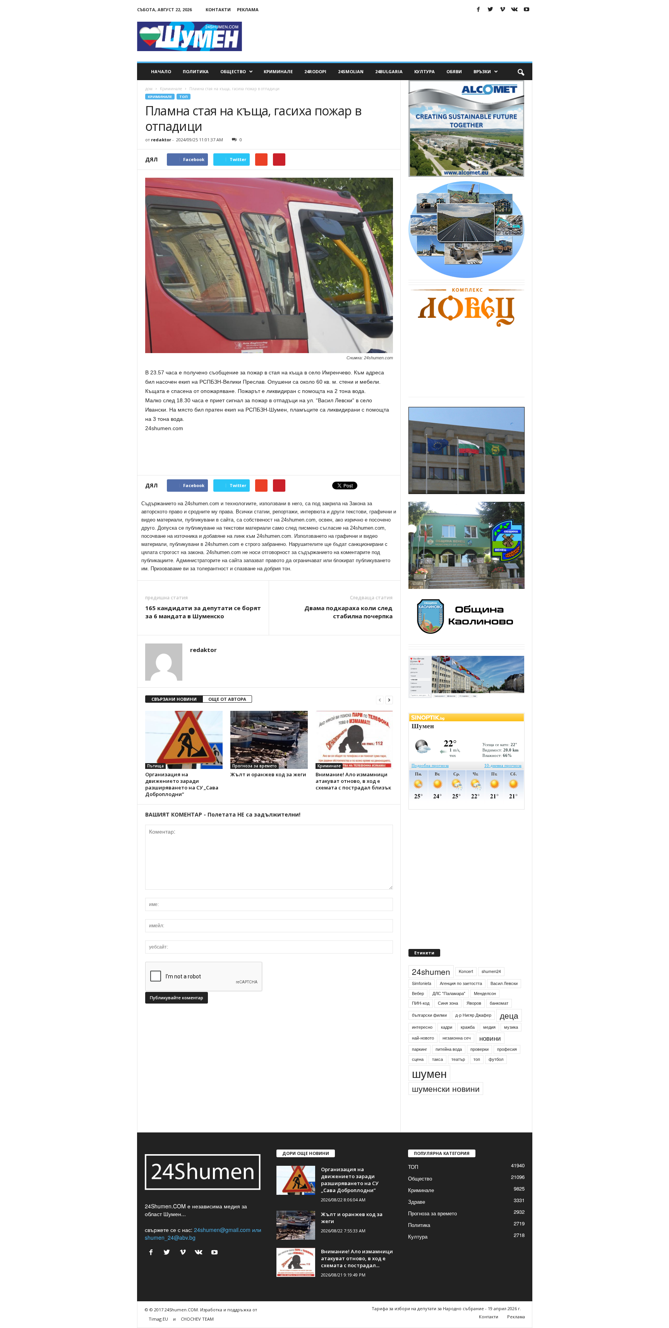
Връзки (482, 71)
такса (437, 1077)
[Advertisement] (391, 36)
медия (489, 1045)
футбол (496, 1077)
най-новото (423, 1056)
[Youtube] (526, 9)
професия (507, 1067)
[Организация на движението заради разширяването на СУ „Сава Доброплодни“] (184, 740)
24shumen (431, 989)
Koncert (466, 989)
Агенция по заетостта (461, 1001)
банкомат (499, 1021)
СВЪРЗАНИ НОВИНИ (174, 699)
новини (490, 1056)
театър (458, 1077)
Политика (196, 71)
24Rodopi (315, 71)
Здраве (416, 1219)
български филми (429, 1033)
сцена (418, 1077)
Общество (233, 71)
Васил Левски (504, 1001)
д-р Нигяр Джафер (473, 1033)
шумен (429, 1091)
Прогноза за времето (254, 766)
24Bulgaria (389, 71)
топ (476, 1077)
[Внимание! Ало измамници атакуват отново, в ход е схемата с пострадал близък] (354, 740)
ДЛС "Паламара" (448, 1011)
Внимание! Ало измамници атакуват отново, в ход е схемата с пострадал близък (353, 781)
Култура (424, 71)
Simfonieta (421, 1001)
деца (509, 1033)
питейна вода (449, 1067)
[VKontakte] (514, 9)
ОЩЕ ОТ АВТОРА (227, 699)
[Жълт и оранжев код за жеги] (269, 740)
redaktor (161, 139)
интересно (422, 1045)
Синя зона (448, 1021)
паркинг (419, 1067)
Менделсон (485, 1011)
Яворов (474, 1021)
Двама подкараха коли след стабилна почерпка (348, 612)
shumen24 (491, 989)
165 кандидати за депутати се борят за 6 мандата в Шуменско (203, 612)
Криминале (278, 71)
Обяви (454, 71)
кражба (468, 1045)
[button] (520, 71)
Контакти (218, 9)
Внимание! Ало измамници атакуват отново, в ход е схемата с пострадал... (357, 1276)
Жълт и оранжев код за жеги (268, 774)
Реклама (248, 9)
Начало (161, 71)
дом (149, 88)
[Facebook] (478, 9)
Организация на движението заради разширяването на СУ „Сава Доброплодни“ (181, 784)
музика (511, 1045)
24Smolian (351, 71)
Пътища (155, 766)
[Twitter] (490, 9)
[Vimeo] (502, 9)
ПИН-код (420, 1021)
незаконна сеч (457, 1056)
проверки (479, 1067)
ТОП (183, 96)
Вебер (418, 1011)
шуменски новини (446, 1106)
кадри (446, 1045)
